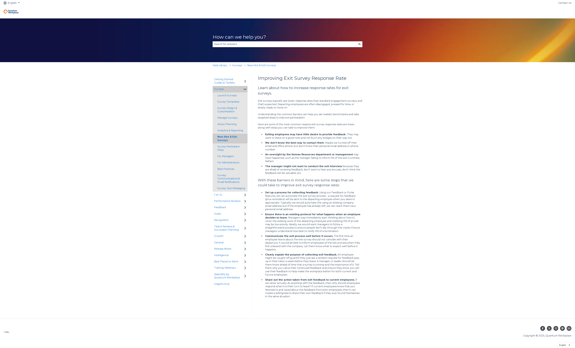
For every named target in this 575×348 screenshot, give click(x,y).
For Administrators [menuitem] (228, 162)
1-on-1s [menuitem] (218, 194)
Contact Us (564, 2)
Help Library (220, 65)
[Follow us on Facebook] (542, 328)
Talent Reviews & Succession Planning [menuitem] (226, 228)
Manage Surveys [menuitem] (227, 117)
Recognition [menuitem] (221, 220)
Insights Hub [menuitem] (221, 284)
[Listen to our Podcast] (562, 328)
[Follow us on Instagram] (555, 328)
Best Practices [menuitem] (225, 169)
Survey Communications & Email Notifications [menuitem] (228, 178)
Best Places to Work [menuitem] (226, 261)
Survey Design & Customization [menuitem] (227, 110)
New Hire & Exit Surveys (261, 65)
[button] (245, 80)
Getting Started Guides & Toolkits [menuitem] (224, 81)
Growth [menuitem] (218, 236)
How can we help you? (239, 37)
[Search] (359, 44)
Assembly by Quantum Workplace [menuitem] (227, 276)
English (562, 345)
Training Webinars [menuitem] (225, 267)
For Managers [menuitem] (225, 156)
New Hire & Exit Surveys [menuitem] (227, 138)
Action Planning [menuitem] (227, 124)
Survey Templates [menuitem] (228, 101)
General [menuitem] (219, 242)
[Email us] (569, 328)
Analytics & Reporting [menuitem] (230, 130)
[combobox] (285, 44)
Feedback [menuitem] (220, 207)
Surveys (237, 65)
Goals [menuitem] (217, 213)
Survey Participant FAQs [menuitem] (228, 148)
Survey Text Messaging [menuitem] (231, 188)
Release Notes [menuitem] (222, 248)
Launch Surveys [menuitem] (227, 95)
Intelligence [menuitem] (221, 255)
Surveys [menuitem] (219, 89)
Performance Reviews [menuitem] (227, 201)
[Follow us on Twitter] (549, 328)
